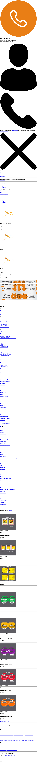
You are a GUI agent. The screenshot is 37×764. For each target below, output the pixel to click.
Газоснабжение (2, 385)
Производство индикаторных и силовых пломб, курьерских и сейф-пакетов (12, 179)
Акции (3, 184)
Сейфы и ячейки (2, 491)
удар (8, 721)
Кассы (1, 452)
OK (1, 761)
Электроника (2, 502)
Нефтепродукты (2, 394)
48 (11, 510)
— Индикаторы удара (4, 365)
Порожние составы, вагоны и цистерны (6, 485)
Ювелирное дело (2, 420)
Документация (2, 443)
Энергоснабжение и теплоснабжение (5, 418)
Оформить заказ (3, 279)
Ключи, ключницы (2, 456)
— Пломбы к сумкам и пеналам (5, 352)
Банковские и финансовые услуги (5, 381)
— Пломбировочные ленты (4, 337)
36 (10, 510)
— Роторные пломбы (3, 325)
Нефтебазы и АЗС (2, 469)
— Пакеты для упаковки (4, 347)
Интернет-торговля (3, 390)
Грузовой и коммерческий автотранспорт (6, 439)
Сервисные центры (3, 493)
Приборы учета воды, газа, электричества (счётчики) (7, 489)
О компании (4, 186)
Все (0, 314)
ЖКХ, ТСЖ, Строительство (4, 388)
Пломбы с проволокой (3, 321)
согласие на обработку (14, 130)
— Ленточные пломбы (4, 331)
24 (9, 510)
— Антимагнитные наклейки (5, 336)
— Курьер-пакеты (3, 344)
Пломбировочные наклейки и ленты (5, 333)
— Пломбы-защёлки (3, 324)
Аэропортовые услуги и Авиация (5, 379)
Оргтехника (2, 476)
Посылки (1, 487)
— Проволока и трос (3, 360)
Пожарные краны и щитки (16, 740)
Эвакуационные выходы (3, 500)
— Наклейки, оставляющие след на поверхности (8, 338)
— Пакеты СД (2, 345)
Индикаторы (4, 303)
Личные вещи (2, 461)
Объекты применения (4, 423)
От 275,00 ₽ (2, 614)
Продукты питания (3, 403)
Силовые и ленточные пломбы (4, 327)
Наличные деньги (2, 467)
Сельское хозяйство (3, 407)
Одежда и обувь (2, 474)
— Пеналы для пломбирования (5, 354)
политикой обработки (4, 131)
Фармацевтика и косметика (4, 416)
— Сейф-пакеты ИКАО (4, 346)
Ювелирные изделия (3, 504)
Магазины (1, 463)
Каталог (3, 183)
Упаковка (1, 498)
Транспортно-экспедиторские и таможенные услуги (7, 414)
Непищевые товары (3, 392)
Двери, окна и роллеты (3, 441)
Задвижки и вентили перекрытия (5, 445)
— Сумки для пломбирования (5, 353)
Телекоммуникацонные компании (5, 412)
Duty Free (1, 430)
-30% (1, 229)
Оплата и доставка (5, 185)
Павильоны (2, 480)
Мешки (1, 465)
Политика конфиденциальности (9, 755)
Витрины (1, 437)
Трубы (1, 496)
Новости (3, 199)
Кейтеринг (1, 454)
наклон (6, 721)
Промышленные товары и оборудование (6, 401)
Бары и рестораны (3, 434)
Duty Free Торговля (3, 377)
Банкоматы (2, 432)
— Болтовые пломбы (3, 330)
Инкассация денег (2, 450)
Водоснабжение (2, 383)
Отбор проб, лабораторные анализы (5, 478)
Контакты (4, 187)
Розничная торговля (3, 405)
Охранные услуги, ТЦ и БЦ (4, 396)
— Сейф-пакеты (3, 343)
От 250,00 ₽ (2, 537)
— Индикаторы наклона (4, 366)
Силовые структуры (3, 735)
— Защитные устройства (4, 355)
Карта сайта (15, 750)
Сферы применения (4, 368)
